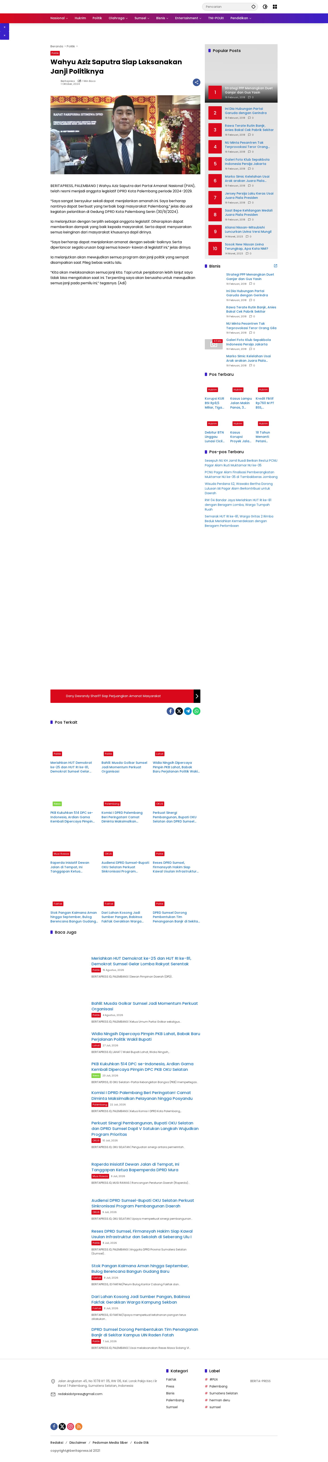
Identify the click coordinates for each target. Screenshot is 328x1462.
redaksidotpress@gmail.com (80, 1394)
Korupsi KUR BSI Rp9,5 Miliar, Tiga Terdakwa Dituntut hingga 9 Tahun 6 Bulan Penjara (214, 403)
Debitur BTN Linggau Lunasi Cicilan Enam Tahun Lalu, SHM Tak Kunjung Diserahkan (216, 437)
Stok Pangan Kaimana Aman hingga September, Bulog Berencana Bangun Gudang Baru (73, 917)
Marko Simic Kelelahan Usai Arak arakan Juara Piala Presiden (247, 178)
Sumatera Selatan (224, 1393)
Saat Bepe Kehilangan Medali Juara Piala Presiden (248, 212)
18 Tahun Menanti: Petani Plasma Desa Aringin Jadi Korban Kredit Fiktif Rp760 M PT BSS (266, 437)
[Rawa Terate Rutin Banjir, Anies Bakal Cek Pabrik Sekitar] (214, 311)
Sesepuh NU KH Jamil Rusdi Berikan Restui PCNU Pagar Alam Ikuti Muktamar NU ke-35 (241, 462)
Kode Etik (141, 1442)
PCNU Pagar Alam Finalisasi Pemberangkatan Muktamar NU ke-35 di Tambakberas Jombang (241, 474)
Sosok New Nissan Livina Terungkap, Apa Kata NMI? (246, 246)
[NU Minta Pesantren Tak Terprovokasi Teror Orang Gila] (214, 328)
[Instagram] (70, 1426)
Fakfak (58, 903)
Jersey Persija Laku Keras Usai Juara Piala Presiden (249, 195)
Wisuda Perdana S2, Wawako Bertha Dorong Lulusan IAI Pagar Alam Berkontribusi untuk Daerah (239, 488)
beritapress (68, 81)
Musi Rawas (61, 854)
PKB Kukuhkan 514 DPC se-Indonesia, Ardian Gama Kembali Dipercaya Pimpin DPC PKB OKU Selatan (71, 817)
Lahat (159, 754)
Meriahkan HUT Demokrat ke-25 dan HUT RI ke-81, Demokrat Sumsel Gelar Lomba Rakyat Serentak (71, 767)
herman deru (220, 1400)
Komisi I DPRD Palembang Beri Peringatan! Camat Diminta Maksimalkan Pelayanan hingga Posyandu (125, 817)
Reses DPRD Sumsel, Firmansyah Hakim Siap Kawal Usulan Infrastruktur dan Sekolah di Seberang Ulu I (176, 867)
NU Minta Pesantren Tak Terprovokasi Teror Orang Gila (246, 144)
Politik (55, 53)
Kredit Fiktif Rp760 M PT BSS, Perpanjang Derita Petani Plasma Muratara (266, 403)
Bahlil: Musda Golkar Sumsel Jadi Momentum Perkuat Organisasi (124, 767)
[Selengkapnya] (276, 266)
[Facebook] (170, 711)
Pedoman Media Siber (110, 1442)
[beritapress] (74, 6)
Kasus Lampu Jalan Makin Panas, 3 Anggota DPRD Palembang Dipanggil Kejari (241, 403)
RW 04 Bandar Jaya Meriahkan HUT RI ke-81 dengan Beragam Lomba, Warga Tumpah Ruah (238, 505)
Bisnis (170, 1393)
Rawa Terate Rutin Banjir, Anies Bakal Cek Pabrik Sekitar (249, 127)
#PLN (214, 1379)
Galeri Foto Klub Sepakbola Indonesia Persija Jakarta (247, 161)
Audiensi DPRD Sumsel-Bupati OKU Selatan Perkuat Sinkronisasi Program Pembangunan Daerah (125, 867)
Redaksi (56, 1442)
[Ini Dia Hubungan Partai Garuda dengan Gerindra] (214, 295)
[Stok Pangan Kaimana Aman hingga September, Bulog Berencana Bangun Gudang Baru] (74, 893)
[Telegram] (188, 711)
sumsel (215, 1407)
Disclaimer (77, 1442)
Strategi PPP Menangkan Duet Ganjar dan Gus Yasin (250, 276)
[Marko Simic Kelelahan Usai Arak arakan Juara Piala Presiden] (214, 360)
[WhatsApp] (196, 711)
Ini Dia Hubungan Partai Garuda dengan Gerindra (246, 110)
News (57, 804)
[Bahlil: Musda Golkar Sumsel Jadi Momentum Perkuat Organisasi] (125, 743)
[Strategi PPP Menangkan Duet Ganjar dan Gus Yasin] (214, 279)
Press (170, 1386)
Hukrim (212, 389)
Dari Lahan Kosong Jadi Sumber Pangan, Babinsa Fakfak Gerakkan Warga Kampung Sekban (122, 917)
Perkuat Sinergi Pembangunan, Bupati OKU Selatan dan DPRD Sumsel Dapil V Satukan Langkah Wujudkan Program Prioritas (175, 817)
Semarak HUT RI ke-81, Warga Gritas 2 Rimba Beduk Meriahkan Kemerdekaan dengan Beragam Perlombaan (239, 521)
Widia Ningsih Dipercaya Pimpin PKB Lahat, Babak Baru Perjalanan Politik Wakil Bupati (176, 767)
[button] (253, 6)
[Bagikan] (196, 82)
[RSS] (78, 1426)
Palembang (112, 804)
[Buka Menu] (275, 6)
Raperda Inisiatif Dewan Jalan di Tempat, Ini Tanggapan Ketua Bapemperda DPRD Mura (70, 867)
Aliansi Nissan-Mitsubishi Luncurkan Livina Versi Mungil (248, 229)
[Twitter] (179, 711)
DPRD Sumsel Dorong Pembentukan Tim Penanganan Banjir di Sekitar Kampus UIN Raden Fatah (176, 917)
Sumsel (172, 1407)
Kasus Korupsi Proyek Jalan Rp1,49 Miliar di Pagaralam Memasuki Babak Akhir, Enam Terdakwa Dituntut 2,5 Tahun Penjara (240, 437)
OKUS (159, 804)
